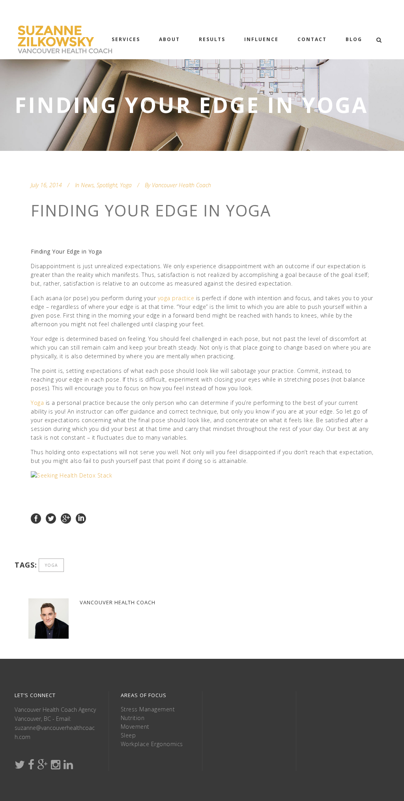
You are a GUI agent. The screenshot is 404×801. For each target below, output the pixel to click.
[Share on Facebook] (36, 518)
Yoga (126, 185)
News (87, 185)
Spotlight (107, 185)
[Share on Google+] (66, 518)
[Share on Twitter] (51, 518)
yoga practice (177, 298)
